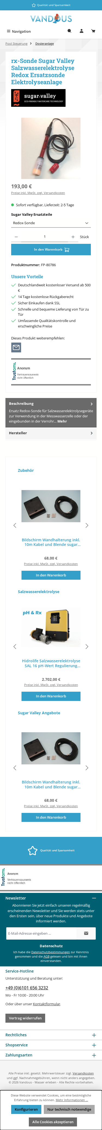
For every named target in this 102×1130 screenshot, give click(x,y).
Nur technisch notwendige (69, 1109)
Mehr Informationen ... (72, 1100)
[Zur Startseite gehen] (51, 18)
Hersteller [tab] (18, 432)
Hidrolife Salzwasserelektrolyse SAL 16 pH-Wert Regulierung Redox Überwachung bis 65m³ (51, 663)
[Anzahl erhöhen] (73, 236)
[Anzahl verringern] (16, 236)
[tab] (51, 412)
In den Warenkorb (48, 249)
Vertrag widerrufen (25, 1018)
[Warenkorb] (93, 31)
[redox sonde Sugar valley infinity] (51, 148)
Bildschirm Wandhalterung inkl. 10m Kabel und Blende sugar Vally (51, 542)
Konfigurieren (26, 1109)
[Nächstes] (87, 525)
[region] (51, 148)
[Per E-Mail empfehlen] (16, 347)
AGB (47, 956)
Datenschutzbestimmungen (50, 952)
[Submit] (86, 933)
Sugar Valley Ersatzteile (41, 214)
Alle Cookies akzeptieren (52, 1121)
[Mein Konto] (82, 31)
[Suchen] (70, 31)
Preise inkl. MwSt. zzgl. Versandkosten (38, 193)
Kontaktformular (46, 1003)
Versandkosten (83, 1073)
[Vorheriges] (15, 525)
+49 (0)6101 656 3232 (26, 988)
